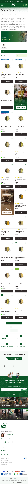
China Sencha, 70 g (6, 153)
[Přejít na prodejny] (4, 5)
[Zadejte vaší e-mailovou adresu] (14, 389)
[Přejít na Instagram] (5, 442)
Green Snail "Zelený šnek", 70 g (6, 75)
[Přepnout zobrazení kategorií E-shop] (26, 447)
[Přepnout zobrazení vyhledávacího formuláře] (22, 5)
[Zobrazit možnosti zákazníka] (24, 5)
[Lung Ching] (20, 117)
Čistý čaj (9, 14)
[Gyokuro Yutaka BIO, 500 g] (20, 248)
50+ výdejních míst (21, 346)
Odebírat (24, 389)
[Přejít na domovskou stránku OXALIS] (13, 4)
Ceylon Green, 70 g (19, 74)
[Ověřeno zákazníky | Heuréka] (17, 474)
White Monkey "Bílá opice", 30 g (19, 232)
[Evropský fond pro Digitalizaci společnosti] (7, 474)
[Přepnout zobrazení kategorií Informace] (26, 450)
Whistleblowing (4, 464)
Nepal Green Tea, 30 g (6, 100)
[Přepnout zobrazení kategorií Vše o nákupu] (26, 454)
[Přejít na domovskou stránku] (4, 425)
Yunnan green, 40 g (6, 283)
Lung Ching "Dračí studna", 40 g (19, 127)
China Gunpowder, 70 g (7, 257)
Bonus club (5, 34)
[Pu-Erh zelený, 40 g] (7, 169)
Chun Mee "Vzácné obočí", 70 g (5, 232)
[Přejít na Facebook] (2, 442)
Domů (2, 14)
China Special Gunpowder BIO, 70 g (6, 310)
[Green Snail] (7, 65)
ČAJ (5, 14)
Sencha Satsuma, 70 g (6, 126)
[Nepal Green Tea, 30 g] (7, 91)
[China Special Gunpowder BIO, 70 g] (7, 300)
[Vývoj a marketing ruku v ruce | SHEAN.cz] (16, 478)
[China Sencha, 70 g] (7, 143)
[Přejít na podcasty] (11, 442)
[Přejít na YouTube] (8, 442)
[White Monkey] (20, 222)
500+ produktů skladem (7, 346)
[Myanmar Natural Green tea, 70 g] (20, 274)
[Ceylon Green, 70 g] (20, 65)
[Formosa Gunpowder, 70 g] (20, 300)
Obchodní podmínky (5, 460)
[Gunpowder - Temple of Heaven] (20, 195)
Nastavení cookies (5, 458)
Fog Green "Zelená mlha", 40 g (19, 153)
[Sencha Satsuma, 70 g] (7, 117)
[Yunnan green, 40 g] (7, 274)
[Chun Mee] (7, 222)
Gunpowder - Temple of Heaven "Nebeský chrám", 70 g (20, 206)
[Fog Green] (20, 143)
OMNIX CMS (19, 482)
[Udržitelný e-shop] (15, 474)
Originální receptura (7, 338)
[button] (1, 1)
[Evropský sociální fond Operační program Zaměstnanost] (23, 474)
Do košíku (7, 81)
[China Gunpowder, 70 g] (7, 248)
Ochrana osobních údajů (6, 462)
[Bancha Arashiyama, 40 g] (20, 169)
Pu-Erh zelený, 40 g (5, 179)
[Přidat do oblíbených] (12, 60)
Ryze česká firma (21, 338)
